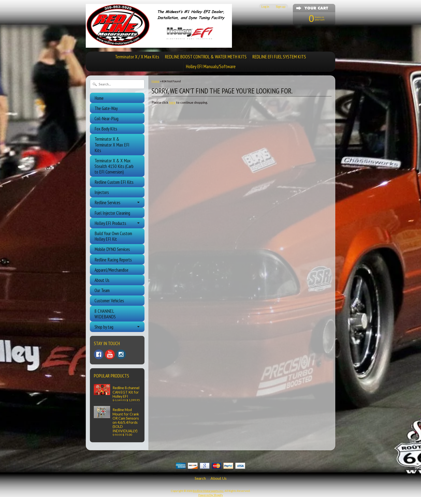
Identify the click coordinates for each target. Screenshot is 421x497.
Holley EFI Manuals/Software (211, 66)
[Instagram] (121, 354)
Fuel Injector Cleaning (112, 213)
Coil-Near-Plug (106, 118)
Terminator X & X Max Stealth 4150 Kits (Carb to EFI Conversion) (114, 166)
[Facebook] (99, 354)
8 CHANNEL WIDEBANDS (105, 314)
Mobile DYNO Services (112, 249)
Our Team (102, 290)
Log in (265, 6)
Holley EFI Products (110, 223)
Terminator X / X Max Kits (137, 57)
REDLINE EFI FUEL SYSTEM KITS (279, 57)
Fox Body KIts (106, 129)
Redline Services (107, 202)
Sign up (280, 6)
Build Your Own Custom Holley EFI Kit (113, 236)
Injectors (102, 192)
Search (200, 478)
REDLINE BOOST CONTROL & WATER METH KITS (206, 57)
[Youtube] (110, 354)
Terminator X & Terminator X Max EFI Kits (112, 144)
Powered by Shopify (210, 495)
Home (99, 98)
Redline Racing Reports (113, 260)
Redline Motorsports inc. (208, 490)
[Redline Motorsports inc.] (159, 44)
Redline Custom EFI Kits (114, 182)
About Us (102, 280)
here (172, 102)
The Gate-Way (106, 108)
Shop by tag (104, 327)
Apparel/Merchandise (111, 270)
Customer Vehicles (109, 300)
